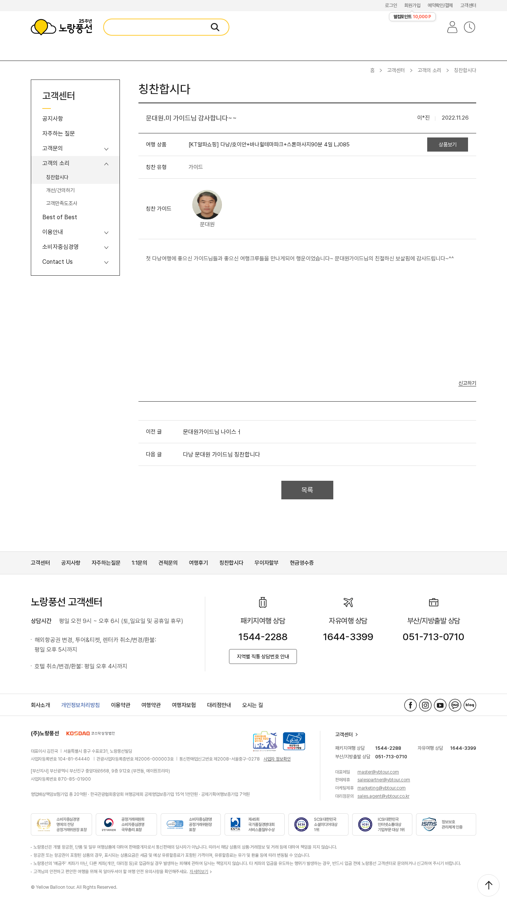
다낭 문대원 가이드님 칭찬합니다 (221, 454)
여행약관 (151, 705)
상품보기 (448, 144)
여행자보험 (184, 705)
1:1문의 (139, 563)
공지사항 (52, 118)
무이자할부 (267, 563)
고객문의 (52, 148)
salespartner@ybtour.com (383, 779)
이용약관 (120, 705)
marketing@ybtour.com (381, 788)
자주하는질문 (106, 563)
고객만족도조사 (61, 203)
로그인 (391, 5)
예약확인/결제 (440, 5)
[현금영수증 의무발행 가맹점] (294, 741)
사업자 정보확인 (277, 759)
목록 (307, 490)
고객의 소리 (429, 70)
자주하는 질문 (58, 133)
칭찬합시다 (57, 177)
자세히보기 (199, 871)
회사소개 (40, 705)
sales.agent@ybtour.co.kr (383, 796)
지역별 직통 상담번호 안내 (263, 656)
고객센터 (468, 5)
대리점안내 (219, 705)
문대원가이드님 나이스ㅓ (212, 431)
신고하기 (467, 383)
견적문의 (168, 563)
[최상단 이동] (488, 885)
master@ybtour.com (378, 772)
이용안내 (52, 232)
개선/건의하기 (60, 190)
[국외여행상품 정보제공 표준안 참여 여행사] (265, 741)
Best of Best (59, 217)
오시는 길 (252, 705)
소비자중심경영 (60, 246)
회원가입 (412, 5)
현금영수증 (302, 563)
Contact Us (57, 261)
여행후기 (198, 563)
